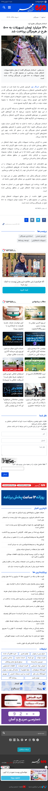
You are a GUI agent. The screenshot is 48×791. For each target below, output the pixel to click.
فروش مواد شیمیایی (38, 666)
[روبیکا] (22, 740)
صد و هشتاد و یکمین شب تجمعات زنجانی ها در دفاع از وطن (23, 561)
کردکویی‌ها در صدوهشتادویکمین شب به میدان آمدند (26, 544)
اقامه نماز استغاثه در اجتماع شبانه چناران (30, 549)
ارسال (5, 474)
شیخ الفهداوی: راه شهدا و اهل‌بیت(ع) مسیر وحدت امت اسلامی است (25, 526)
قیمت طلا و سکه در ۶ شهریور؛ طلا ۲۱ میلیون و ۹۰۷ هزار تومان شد (23, 578)
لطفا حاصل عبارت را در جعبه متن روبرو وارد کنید (29, 464)
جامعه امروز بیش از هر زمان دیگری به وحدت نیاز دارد (26, 566)
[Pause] (5, 275)
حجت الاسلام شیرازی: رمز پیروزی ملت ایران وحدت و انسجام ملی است (23, 518)
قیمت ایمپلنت (23, 666)
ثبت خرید (24, 290)
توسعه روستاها (23, 240)
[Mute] (9, 275)
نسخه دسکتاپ (24, 749)
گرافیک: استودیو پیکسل (16, 787)
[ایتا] (10, 740)
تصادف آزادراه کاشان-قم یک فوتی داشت (30, 643)
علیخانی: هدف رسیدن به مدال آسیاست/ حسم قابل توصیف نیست (23, 615)
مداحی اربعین (7, 657)
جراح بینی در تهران (38, 653)
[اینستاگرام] (29, 740)
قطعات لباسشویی (9, 666)
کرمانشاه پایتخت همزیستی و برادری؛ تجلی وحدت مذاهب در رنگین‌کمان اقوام (23, 600)
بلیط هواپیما (25, 670)
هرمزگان (35, 17)
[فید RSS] (18, 740)
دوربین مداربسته (37, 662)
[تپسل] (3, 250)
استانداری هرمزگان (26, 236)
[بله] (33, 740)
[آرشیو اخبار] (14, 740)
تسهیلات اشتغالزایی (38, 240)
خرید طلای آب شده (9, 653)
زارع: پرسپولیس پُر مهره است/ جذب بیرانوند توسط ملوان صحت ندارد (24, 622)
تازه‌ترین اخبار (40, 508)
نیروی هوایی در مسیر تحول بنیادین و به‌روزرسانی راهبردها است (24, 607)
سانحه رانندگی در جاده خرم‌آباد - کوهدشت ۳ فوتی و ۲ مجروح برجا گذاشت (23, 629)
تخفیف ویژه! (15, 778)
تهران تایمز (35, 678)
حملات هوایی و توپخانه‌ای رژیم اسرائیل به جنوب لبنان (26, 512)
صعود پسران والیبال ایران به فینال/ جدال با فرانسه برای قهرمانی (25, 585)
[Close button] (46, 767)
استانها (43, 17)
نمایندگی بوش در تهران (10, 670)
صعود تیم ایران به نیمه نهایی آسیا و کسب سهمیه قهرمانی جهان (24, 637)
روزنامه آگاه (13, 678)
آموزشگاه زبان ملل (39, 674)
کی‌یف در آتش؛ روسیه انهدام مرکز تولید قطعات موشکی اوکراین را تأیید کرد (25, 555)
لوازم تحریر (24, 653)
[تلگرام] (37, 740)
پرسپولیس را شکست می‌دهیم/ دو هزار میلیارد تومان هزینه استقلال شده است (24, 592)
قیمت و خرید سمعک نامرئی (19, 674)
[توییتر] (26, 740)
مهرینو (5, 674)
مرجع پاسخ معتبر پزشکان (13, 662)
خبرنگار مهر (35, 87)
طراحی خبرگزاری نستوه (35, 787)
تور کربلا (30, 657)
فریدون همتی (40, 236)
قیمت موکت (41, 657)
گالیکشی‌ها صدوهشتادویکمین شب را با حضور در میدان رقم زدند (23, 538)
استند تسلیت (20, 657)
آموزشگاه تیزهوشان (39, 670)
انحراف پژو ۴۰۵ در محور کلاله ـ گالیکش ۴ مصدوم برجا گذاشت (23, 532)
